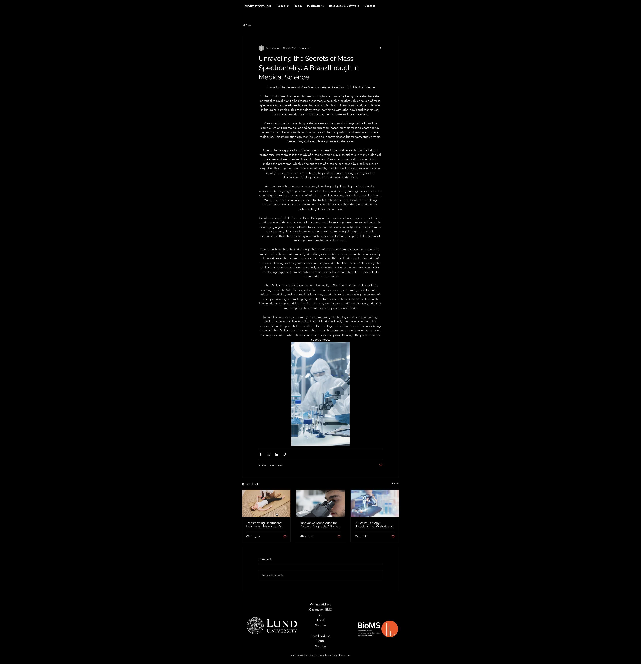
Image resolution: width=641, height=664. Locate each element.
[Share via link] (284, 454)
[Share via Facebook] (260, 454)
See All (395, 483)
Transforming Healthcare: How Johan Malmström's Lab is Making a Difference (265, 524)
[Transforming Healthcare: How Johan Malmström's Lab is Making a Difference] (266, 503)
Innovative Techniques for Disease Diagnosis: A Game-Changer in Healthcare (320, 524)
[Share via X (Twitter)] (268, 454)
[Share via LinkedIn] (276, 454)
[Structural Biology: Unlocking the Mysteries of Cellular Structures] (375, 503)
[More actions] (380, 48)
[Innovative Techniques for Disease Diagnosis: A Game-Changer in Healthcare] (320, 503)
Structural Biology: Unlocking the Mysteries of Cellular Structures (374, 524)
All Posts (246, 25)
